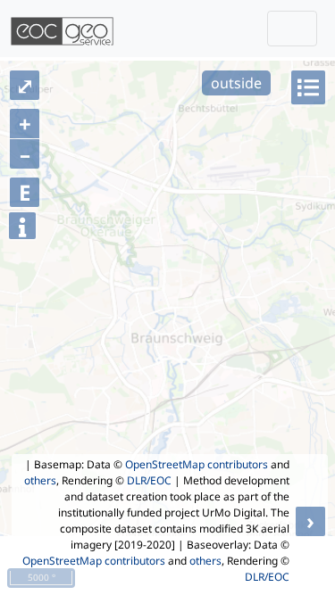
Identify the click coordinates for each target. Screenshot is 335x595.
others (40, 480)
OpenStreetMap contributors (196, 464)
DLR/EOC (149, 480)
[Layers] (308, 87)
